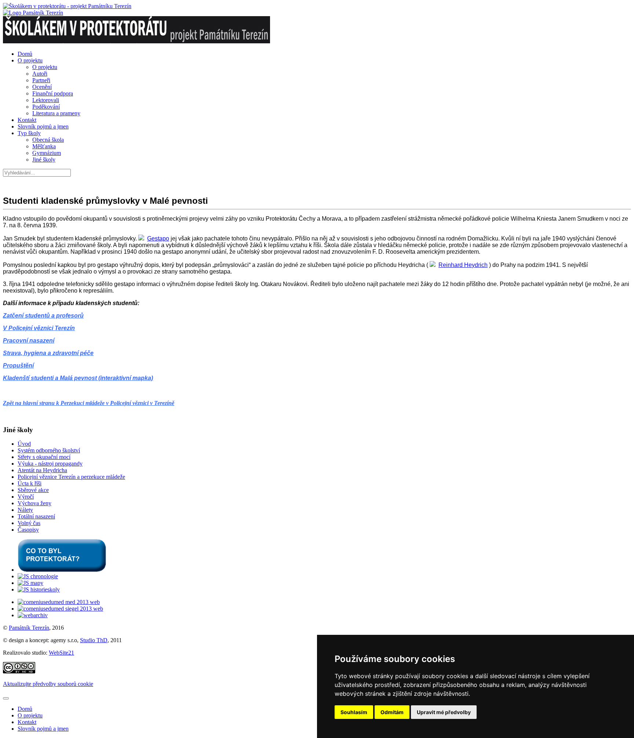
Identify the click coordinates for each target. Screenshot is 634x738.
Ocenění (42, 87)
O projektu (30, 60)
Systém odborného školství (49, 450)
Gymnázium (46, 153)
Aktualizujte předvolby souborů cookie (48, 684)
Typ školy (29, 133)
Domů (25, 54)
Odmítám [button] (392, 712)
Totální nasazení (36, 516)
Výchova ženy (34, 503)
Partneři (41, 80)
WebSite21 (61, 653)
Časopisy (28, 530)
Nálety (25, 510)
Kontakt (27, 120)
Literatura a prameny (56, 113)
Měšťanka (44, 146)
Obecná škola (48, 140)
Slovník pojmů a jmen (43, 126)
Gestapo (158, 238)
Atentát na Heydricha (42, 470)
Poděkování (46, 107)
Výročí (26, 496)
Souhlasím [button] (353, 712)
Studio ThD (94, 640)
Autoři (39, 73)
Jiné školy (43, 159)
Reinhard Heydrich (463, 265)
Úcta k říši (29, 483)
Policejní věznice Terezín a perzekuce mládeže (71, 477)
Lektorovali (45, 100)
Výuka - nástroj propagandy (50, 463)
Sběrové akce (33, 490)
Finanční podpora (52, 93)
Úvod (24, 444)
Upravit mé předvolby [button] (444, 712)
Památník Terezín (29, 628)
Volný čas (29, 523)
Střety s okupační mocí (44, 457)
